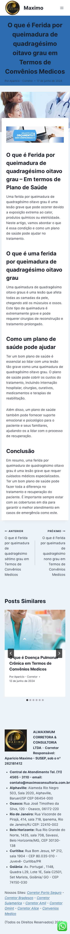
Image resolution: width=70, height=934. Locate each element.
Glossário (35, 17)
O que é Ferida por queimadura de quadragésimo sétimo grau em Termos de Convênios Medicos (17, 553)
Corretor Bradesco (19, 898)
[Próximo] (59, 653)
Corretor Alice (28, 908)
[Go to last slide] (11, 653)
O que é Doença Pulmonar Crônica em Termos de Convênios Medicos (33, 663)
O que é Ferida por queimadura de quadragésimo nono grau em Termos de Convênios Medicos (53, 553)
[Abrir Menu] (61, 8)
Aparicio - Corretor (21, 80)
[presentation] (35, 630)
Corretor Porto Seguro (44, 893)
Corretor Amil (35, 903)
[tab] (27, 700)
